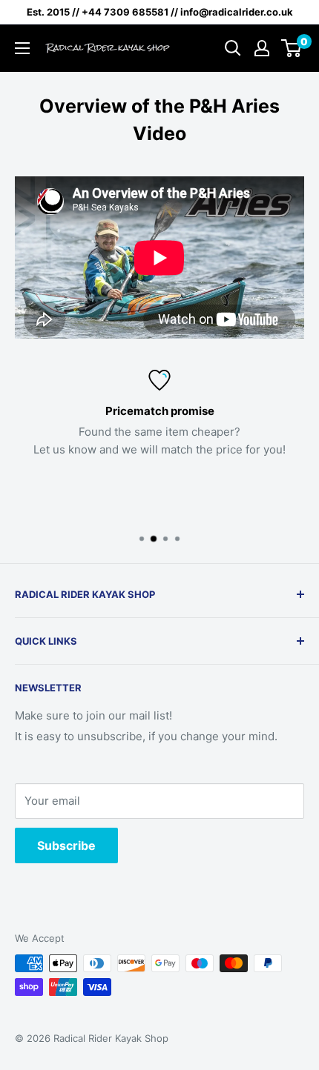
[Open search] (233, 48)
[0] (292, 48)
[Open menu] (22, 48)
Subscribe (66, 845)
